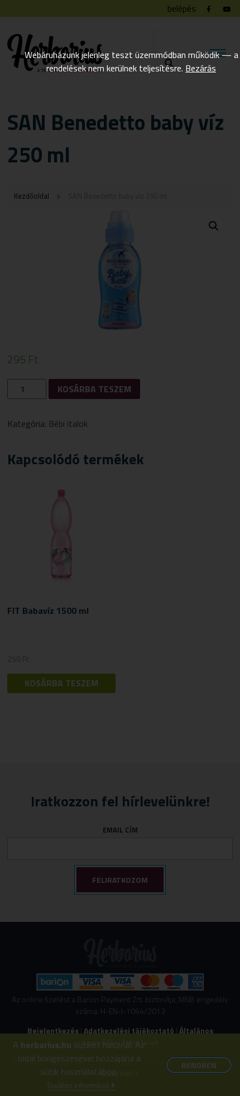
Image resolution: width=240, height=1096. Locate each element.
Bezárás (200, 68)
